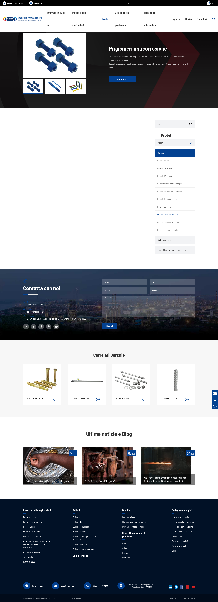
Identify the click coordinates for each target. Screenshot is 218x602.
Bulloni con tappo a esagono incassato (85, 538)
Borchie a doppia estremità (168, 222)
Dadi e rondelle (164, 240)
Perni (124, 543)
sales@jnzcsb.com (39, 3)
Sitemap (173, 598)
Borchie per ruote (164, 207)
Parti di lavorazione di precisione (171, 250)
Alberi (125, 548)
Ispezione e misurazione (150, 19)
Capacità (176, 18)
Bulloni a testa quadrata (83, 549)
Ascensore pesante (31, 552)
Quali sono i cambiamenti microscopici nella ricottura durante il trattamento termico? (164, 479)
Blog (174, 550)
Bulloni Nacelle (79, 521)
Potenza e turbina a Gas (33, 531)
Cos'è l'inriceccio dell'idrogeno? (100, 481)
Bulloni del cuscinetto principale (170, 183)
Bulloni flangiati (80, 544)
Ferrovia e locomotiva (32, 536)
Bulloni (160, 142)
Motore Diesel (29, 526)
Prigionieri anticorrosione (167, 214)
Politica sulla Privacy (187, 598)
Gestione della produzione (122, 19)
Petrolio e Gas (29, 561)
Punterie (126, 557)
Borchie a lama (163, 160)
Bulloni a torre (79, 517)
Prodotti (106, 18)
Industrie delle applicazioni (79, 19)
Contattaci (202, 18)
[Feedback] (215, 406)
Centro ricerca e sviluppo (183, 531)
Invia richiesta (37, 586)
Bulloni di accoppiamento (167, 199)
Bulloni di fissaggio (164, 176)
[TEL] (215, 400)
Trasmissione (29, 557)
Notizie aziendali (179, 545)
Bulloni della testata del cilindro (169, 191)
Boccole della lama (164, 168)
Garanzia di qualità (180, 541)
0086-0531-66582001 (13, 3)
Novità (188, 18)
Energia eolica (29, 517)
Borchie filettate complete (167, 230)
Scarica (130, 3)
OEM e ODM (177, 536)
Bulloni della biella (81, 526)
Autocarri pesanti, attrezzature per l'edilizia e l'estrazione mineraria (36, 544)
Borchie (160, 152)
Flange (125, 552)
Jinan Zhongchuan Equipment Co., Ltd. (48, 598)
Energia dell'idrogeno (32, 521)
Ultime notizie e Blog (109, 433)
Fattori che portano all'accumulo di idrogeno (47, 481)
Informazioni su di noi (56, 19)
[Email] (215, 393)
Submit (109, 326)
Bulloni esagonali (80, 531)
